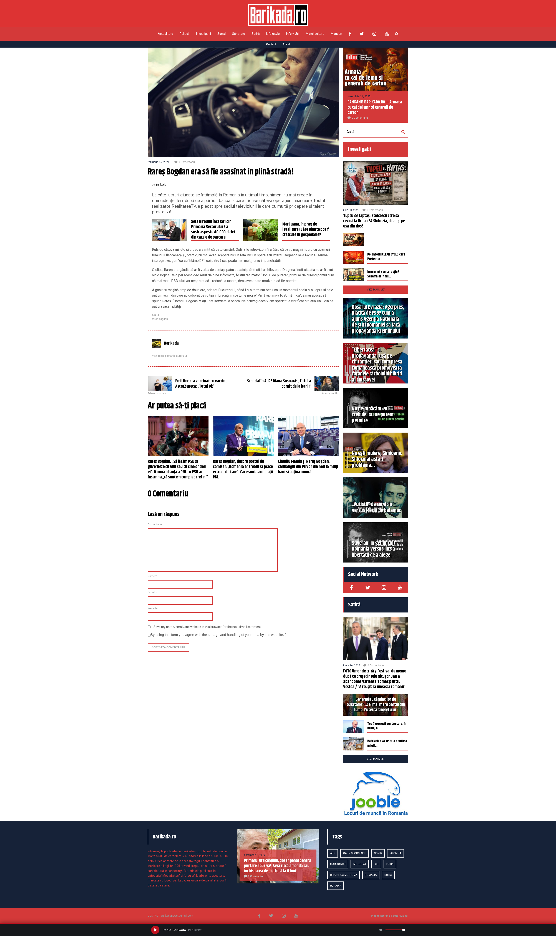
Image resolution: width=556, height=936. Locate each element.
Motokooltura (315, 33)
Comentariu (155, 524)
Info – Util (292, 33)
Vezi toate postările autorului (169, 355)
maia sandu (338, 864)
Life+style (273, 33)
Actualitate (165, 33)
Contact (271, 44)
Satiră (256, 33)
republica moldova (343, 874)
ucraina (335, 885)
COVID (378, 853)
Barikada (161, 184)
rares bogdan (160, 318)
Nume (152, 576)
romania (371, 874)
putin (390, 864)
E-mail (152, 592)
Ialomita (395, 853)
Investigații (203, 33)
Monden (336, 33)
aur (332, 853)
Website (152, 608)
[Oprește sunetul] (380, 930)
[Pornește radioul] (155, 930)
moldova (359, 864)
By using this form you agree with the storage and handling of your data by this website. (218, 635)
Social (221, 33)
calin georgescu (354, 853)
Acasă (286, 44)
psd (376, 864)
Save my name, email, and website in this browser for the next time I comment (207, 627)
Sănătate (238, 33)
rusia (388, 874)
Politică (185, 33)
